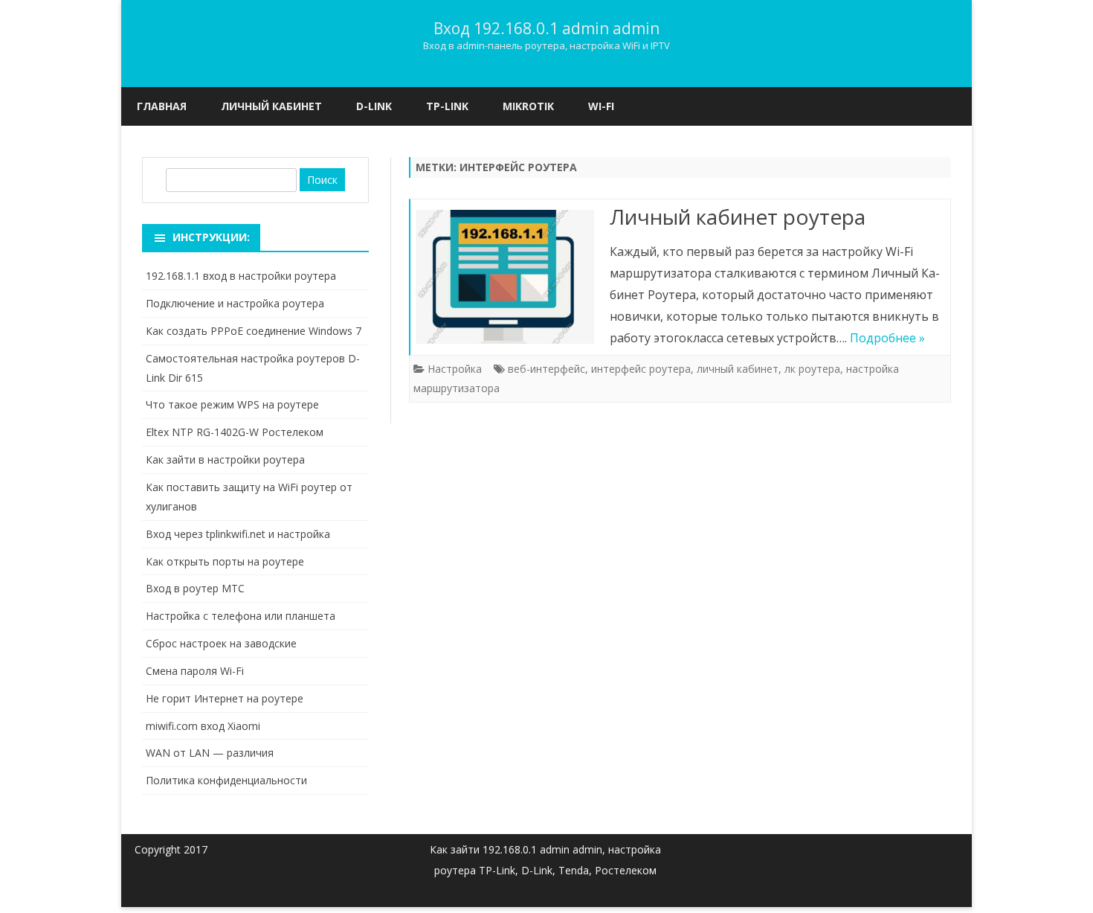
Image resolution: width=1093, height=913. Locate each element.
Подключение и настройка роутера (235, 303)
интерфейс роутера (641, 369)
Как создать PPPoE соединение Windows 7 (253, 331)
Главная (162, 106)
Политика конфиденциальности (226, 780)
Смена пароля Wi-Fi (195, 671)
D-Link (374, 106)
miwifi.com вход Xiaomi (203, 726)
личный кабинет (737, 369)
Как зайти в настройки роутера (225, 459)
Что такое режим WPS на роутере (232, 404)
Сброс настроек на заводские (221, 643)
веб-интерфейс (546, 369)
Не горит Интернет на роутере (224, 698)
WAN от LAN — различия (210, 753)
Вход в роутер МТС (195, 588)
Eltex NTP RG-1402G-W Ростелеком (234, 432)
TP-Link (447, 106)
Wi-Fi (601, 106)
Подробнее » (887, 338)
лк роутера (812, 369)
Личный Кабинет (271, 106)
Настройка (455, 369)
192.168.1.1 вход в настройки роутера (241, 276)
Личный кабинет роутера (737, 216)
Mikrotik (528, 106)
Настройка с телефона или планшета (240, 616)
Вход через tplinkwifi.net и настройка (238, 534)
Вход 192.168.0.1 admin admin (546, 28)
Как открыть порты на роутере (225, 561)
